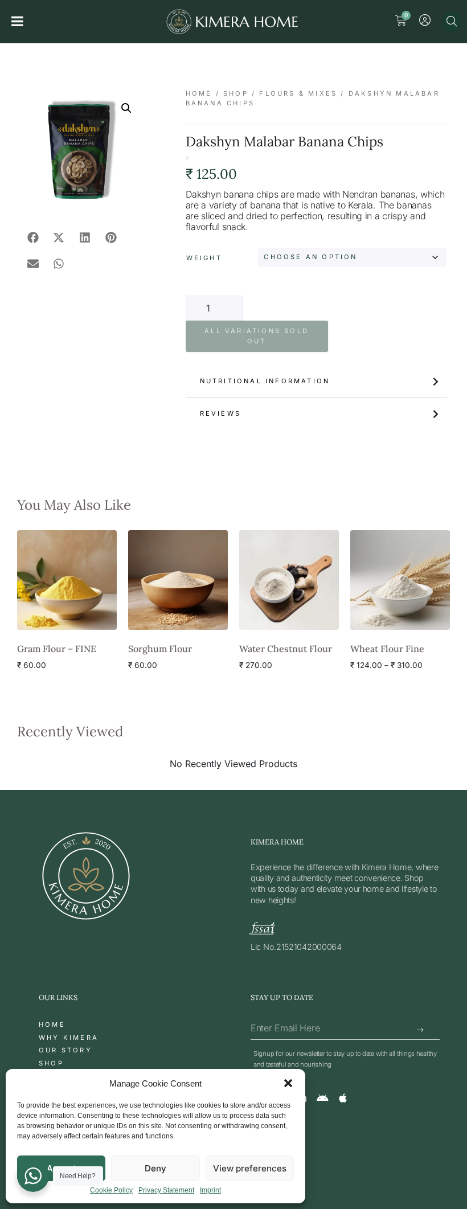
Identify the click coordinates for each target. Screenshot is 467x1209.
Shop (235, 93)
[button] (288, 1083)
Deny (155, 1168)
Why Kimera (69, 1038)
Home (199, 93)
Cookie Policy (111, 1190)
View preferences (249, 1168)
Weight (204, 258)
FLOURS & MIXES (298, 93)
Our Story (65, 1050)
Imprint (210, 1190)
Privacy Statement (166, 1190)
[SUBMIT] (421, 1030)
